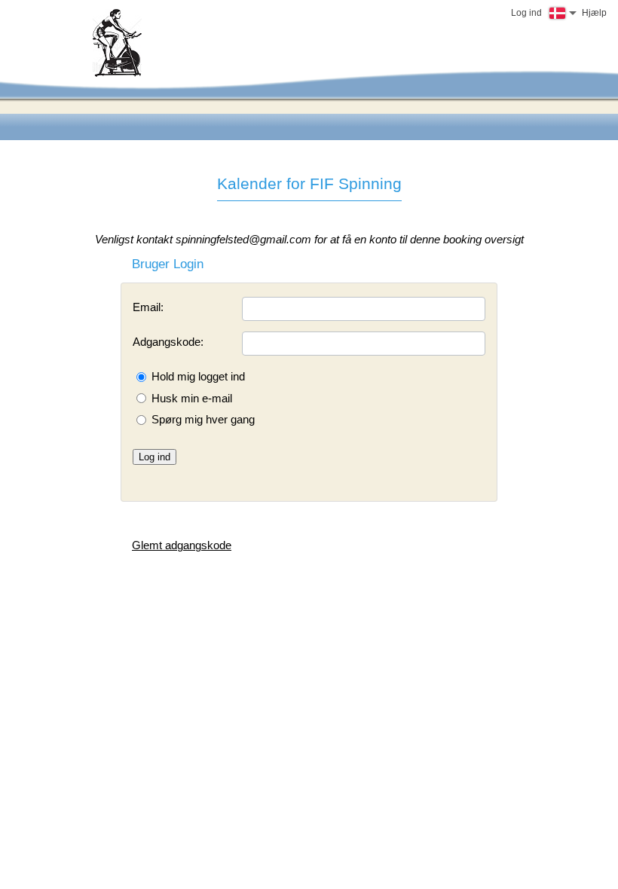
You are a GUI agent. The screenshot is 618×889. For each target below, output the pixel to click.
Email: (148, 307)
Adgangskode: (168, 341)
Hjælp (594, 13)
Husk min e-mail (191, 398)
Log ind (154, 457)
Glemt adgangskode (181, 545)
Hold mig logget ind (198, 376)
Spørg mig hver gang (203, 419)
